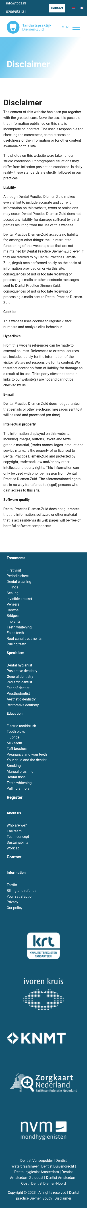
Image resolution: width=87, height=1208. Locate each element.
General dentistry (20, 676)
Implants (14, 621)
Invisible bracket (19, 599)
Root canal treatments (24, 638)
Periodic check (18, 576)
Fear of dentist (18, 688)
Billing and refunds (21, 891)
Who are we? (17, 825)
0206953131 (16, 12)
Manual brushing (20, 771)
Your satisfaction (20, 896)
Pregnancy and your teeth (27, 754)
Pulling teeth (16, 644)
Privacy (12, 902)
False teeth (15, 633)
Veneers (13, 604)
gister (17, 797)
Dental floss (16, 777)
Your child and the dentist (27, 760)
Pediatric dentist (19, 682)
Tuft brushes (17, 748)
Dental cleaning (19, 582)
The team (14, 831)
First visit (14, 570)
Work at (13, 848)
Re (9, 797)
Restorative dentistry (23, 705)
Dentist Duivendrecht (57, 1166)
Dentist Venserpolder (36, 1160)
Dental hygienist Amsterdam (36, 1172)
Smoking (14, 766)
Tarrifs (12, 885)
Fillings (12, 587)
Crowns (13, 610)
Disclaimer (62, 1198)
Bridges (13, 616)
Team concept (18, 837)
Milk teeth (14, 743)
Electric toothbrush (21, 726)
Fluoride (13, 737)
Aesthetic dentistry (21, 699)
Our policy (15, 908)
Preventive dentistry (22, 671)
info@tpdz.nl (16, 3)
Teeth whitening (19, 627)
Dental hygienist (19, 665)
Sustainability (17, 842)
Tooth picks (16, 731)
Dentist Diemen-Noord (48, 1183)
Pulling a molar (19, 788)
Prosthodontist (18, 693)
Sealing (13, 593)
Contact (57, 8)
